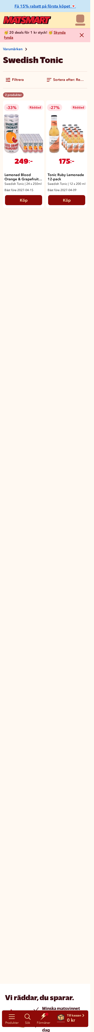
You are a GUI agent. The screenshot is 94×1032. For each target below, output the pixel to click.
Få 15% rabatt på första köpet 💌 (45, 6)
